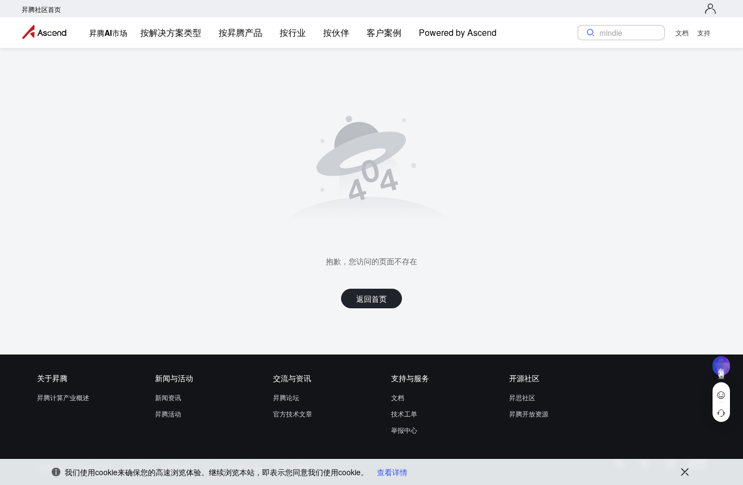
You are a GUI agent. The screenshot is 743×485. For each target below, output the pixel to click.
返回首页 (371, 298)
